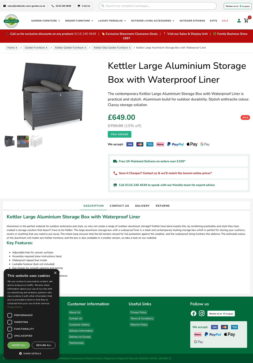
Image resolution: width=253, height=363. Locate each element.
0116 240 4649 (63, 5)
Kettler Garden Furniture (69, 47)
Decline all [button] (43, 345)
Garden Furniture (35, 47)
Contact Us (75, 318)
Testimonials (76, 343)
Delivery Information (81, 330)
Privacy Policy (138, 312)
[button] (31, 353)
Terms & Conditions (142, 318)
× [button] (55, 273)
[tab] (93, 205)
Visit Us (86, 5)
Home (10, 47)
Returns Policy (139, 324)
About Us (74, 312)
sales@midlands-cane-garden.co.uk (26, 5)
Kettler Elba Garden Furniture (111, 47)
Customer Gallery (79, 324)
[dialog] (31, 314)
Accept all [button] (19, 345)
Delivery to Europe (80, 337)
